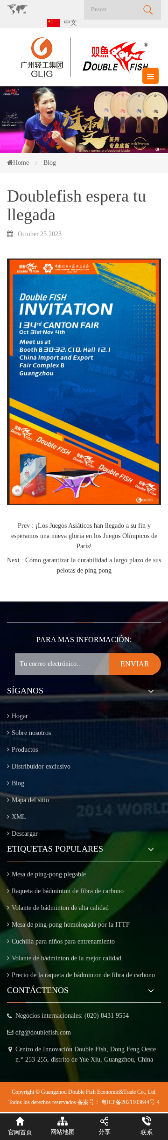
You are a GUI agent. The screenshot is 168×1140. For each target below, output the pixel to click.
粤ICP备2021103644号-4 (130, 1102)
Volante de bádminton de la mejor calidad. (67, 958)
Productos (25, 749)
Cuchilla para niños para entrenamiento (63, 941)
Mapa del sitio (30, 800)
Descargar (25, 833)
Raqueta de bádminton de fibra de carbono (68, 891)
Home (21, 162)
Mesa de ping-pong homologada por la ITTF (71, 924)
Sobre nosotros (31, 732)
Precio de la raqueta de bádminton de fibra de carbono (83, 975)
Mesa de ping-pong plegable (49, 874)
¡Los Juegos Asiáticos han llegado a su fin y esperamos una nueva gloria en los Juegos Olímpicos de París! (84, 536)
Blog (18, 783)
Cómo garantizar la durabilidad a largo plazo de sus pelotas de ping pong (93, 565)
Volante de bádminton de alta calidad (60, 907)
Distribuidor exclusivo (41, 766)
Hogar (20, 716)
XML (19, 816)
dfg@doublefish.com (43, 1032)
